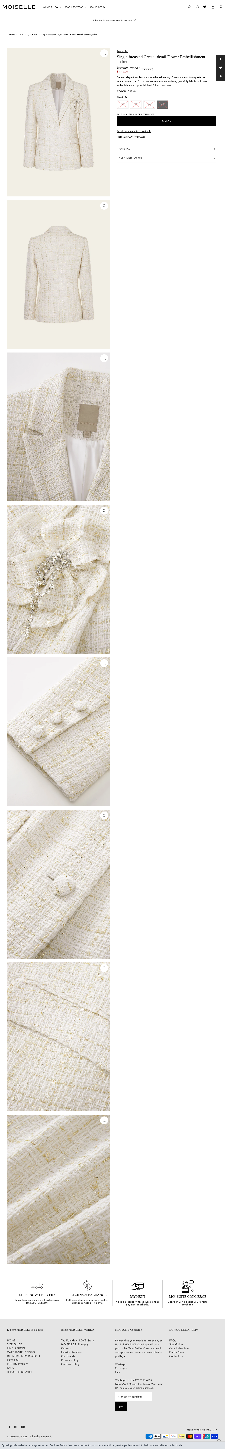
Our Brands (68, 1356)
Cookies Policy (70, 1364)
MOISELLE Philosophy (75, 1344)
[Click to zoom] (104, 53)
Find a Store (176, 1352)
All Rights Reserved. (41, 1436)
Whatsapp (120, 1364)
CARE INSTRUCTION (130, 158)
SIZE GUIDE (14, 1344)
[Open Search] (189, 7)
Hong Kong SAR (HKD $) (200, 1429)
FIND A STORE (16, 1348)
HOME (11, 1340)
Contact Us (176, 1356)
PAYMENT (137, 1296)
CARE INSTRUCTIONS (21, 1352)
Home (12, 34)
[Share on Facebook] (220, 59)
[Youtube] (23, 1427)
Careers (65, 1348)
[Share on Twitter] (220, 67)
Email (118, 1372)
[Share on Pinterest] (220, 76)
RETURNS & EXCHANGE (87, 1295)
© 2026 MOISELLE (17, 1436)
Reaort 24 (122, 51)
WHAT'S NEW (51, 7)
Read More (166, 85)
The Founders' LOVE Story (77, 1340)
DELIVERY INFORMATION (23, 1356)
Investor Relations (72, 1352)
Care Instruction (179, 1348)
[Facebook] (9, 1427)
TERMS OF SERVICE (20, 1372)
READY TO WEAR (74, 7)
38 (136, 104)
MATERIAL (124, 148)
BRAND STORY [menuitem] (97, 7)
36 (122, 104)
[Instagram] (15, 1427)
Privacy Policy (70, 1360)
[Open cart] (213, 6)
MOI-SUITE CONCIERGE (187, 1296)
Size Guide (176, 1344)
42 (162, 104)
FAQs (10, 1368)
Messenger (121, 1368)
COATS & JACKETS (28, 34)
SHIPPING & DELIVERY (37, 1295)
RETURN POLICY (17, 1364)
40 (149, 104)
